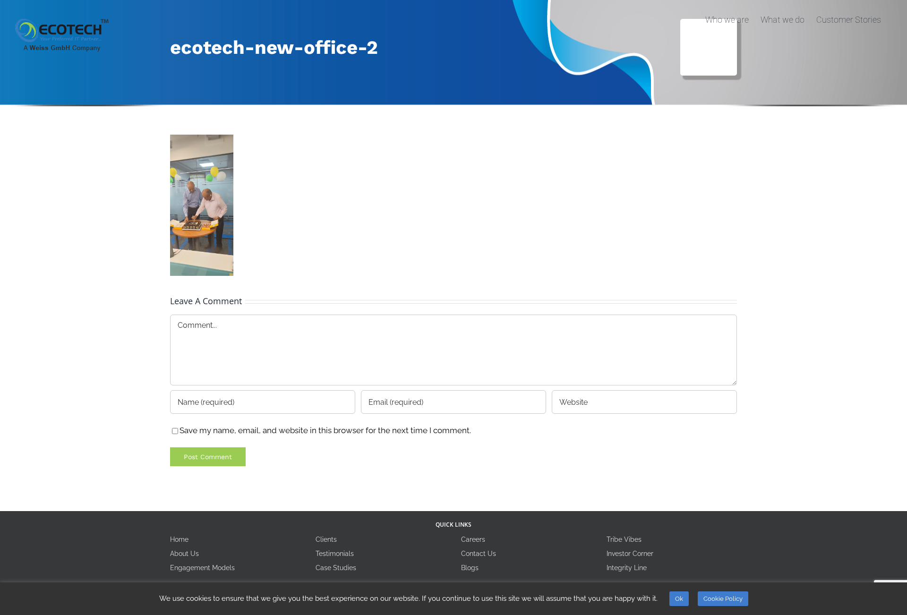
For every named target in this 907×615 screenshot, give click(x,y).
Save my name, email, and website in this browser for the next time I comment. (325, 430)
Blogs (470, 568)
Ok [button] (679, 598)
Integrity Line (627, 568)
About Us (184, 553)
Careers (473, 539)
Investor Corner (630, 553)
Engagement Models (202, 568)
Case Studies (336, 568)
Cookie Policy (723, 598)
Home (179, 539)
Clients (326, 539)
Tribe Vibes (624, 539)
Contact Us (478, 553)
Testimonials (335, 553)
